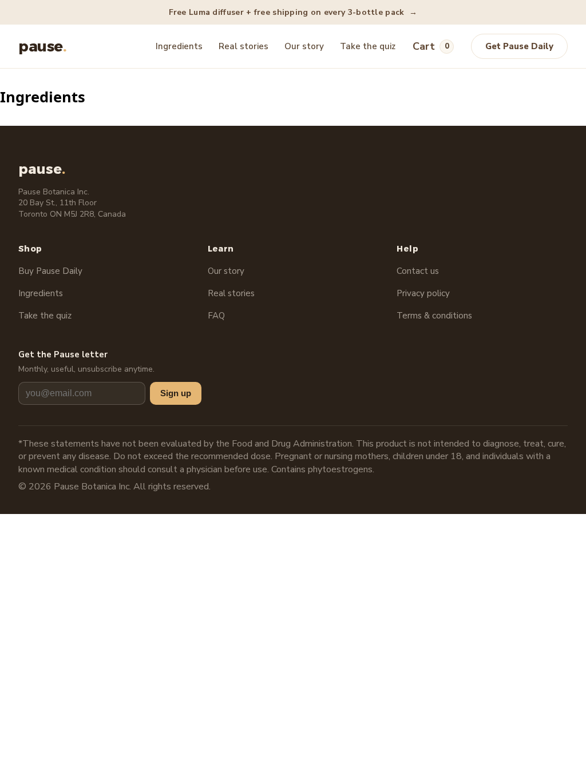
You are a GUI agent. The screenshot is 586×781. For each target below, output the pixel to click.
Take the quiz (367, 46)
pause (42, 46)
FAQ (216, 315)
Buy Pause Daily (50, 271)
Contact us (418, 271)
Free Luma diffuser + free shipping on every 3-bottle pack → (293, 12)
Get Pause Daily (519, 46)
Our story (304, 46)
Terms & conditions (434, 315)
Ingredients (179, 46)
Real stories (243, 46)
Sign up (175, 393)
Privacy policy (423, 293)
